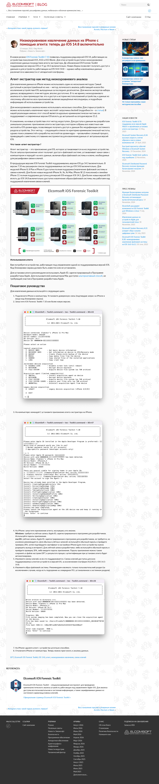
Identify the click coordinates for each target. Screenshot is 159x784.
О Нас (148, 17)
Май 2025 (77, 771)
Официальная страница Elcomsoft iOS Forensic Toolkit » (47, 697)
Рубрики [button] (23, 17)
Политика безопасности (108, 731)
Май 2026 (77, 734)
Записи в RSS (129, 725)
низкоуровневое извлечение (62, 657)
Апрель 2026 (78, 737)
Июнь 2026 (77, 731)
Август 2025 (78, 762)
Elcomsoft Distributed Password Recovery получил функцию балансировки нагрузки (134, 166)
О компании (104, 728)
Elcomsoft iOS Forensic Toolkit (26, 657)
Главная (10, 17)
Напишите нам (105, 734)
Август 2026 (78, 725)
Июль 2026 (77, 728)
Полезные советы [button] (53, 17)
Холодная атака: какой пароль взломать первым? (28, 28)
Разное (51, 725)
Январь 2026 (78, 747)
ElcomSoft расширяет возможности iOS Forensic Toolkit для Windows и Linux (135, 208)
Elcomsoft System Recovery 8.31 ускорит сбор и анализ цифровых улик (134, 230)
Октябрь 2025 (79, 756)
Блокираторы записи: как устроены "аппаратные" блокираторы (132, 81)
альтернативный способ (90, 276)
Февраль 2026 (79, 744)
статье (100, 110)
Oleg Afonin (37, 48)
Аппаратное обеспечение (58, 741)
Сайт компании (133, 17)
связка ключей (80, 657)
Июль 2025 (77, 765)
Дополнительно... (80, 775)
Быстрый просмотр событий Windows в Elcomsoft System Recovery (133, 148)
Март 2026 (77, 741)
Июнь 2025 (77, 768)
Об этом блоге (105, 725)
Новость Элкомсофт (36, 51)
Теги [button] (35, 17)
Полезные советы (55, 728)
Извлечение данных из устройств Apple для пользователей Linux (131, 219)
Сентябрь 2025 (79, 759)
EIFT (12, 657)
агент (48, 657)
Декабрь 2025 (79, 750)
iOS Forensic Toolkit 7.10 (37, 57)
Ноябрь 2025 (78, 753)
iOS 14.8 (42, 657)
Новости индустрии (56, 749)
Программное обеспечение (59, 737)
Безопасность (53, 734)
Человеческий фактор (56, 752)
